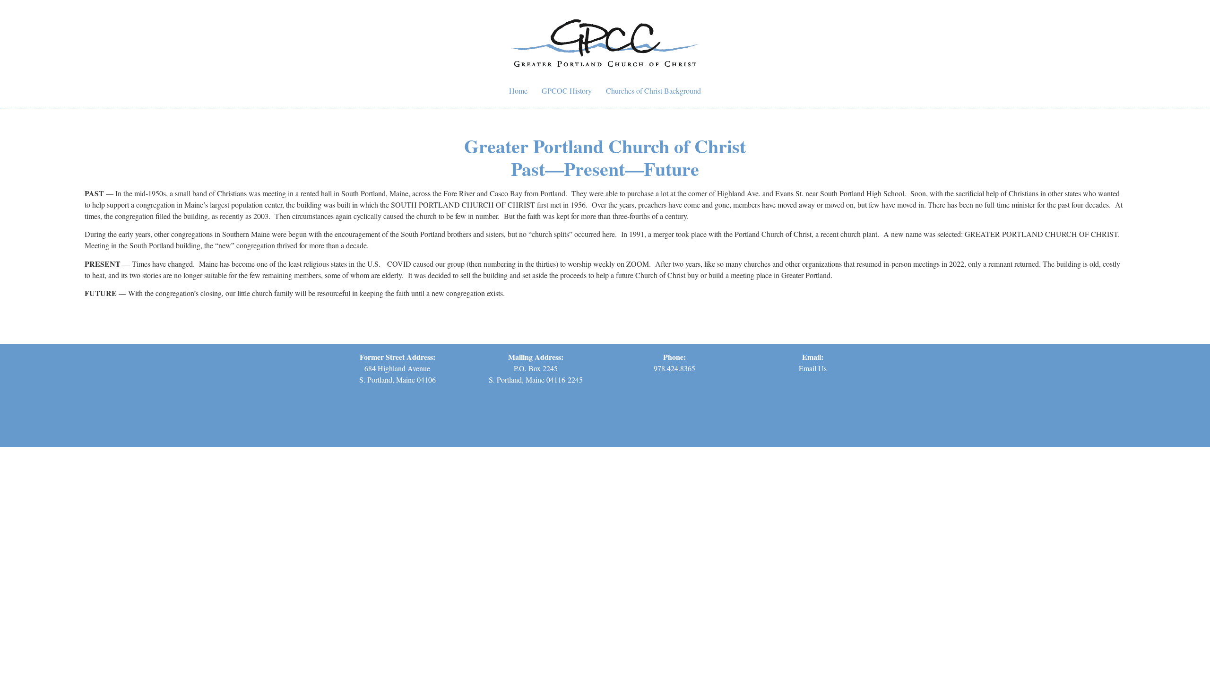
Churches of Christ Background (653, 91)
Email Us (813, 368)
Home (518, 91)
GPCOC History (567, 91)
